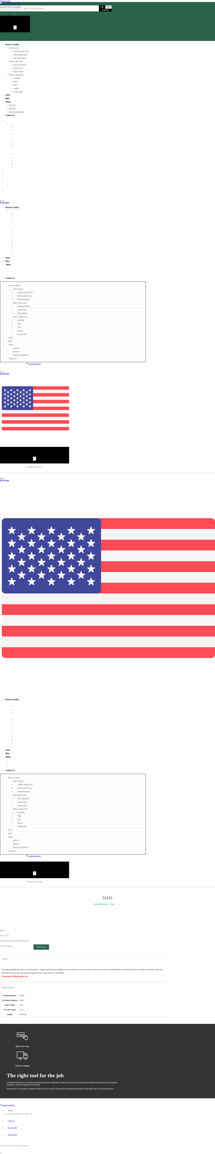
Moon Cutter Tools (15, 61)
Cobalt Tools (18, 68)
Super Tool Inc (14, 48)
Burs (15, 85)
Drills (15, 81)
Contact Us (10, 115)
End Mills (16, 78)
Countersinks (18, 92)
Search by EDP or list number (10, 7)
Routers (16, 88)
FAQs (8, 95)
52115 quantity (5, 946)
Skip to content (5, 1)
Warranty (12, 108)
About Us (12, 105)
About (8, 102)
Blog (7, 98)
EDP (102, 7)
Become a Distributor (16, 112)
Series (108, 7)
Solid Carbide (18, 71)
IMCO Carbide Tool (16, 75)
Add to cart (41, 947)
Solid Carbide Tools (20, 54)
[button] (15, 27)
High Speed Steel (19, 58)
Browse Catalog (12, 44)
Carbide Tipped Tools (21, 51)
